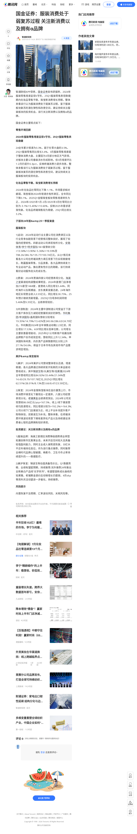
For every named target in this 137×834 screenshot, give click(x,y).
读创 (18, 620)
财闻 (18, 577)
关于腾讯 (19, 814)
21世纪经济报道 (21, 664)
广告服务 (65, 814)
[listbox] (44, 622)
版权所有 (47, 825)
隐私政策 (48, 814)
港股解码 (19, 642)
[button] (114, 23)
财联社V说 (29, 556)
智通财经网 (20, 708)
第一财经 (19, 729)
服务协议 (40, 814)
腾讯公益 (34, 818)
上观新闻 (19, 686)
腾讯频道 (51, 818)
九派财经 (19, 599)
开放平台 (56, 814)
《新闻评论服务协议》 (52, 738)
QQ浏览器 (43, 818)
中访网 (18, 534)
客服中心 (60, 818)
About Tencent (30, 814)
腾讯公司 (40, 825)
